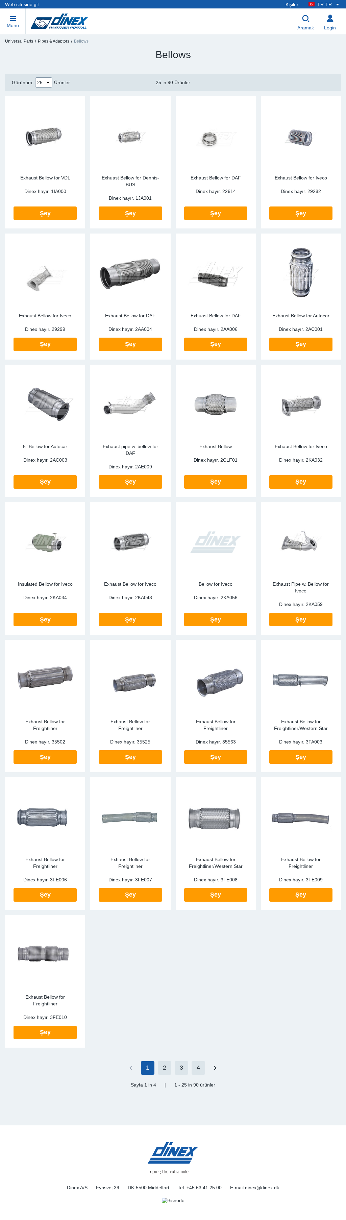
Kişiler (292, 4)
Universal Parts (19, 41)
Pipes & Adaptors (53, 41)
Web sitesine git (22, 4)
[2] (215, 1068)
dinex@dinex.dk (262, 1187)
